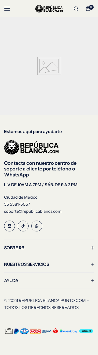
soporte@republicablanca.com (33, 211)
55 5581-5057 (17, 204)
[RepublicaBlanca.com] (49, 8)
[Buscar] (76, 9)
